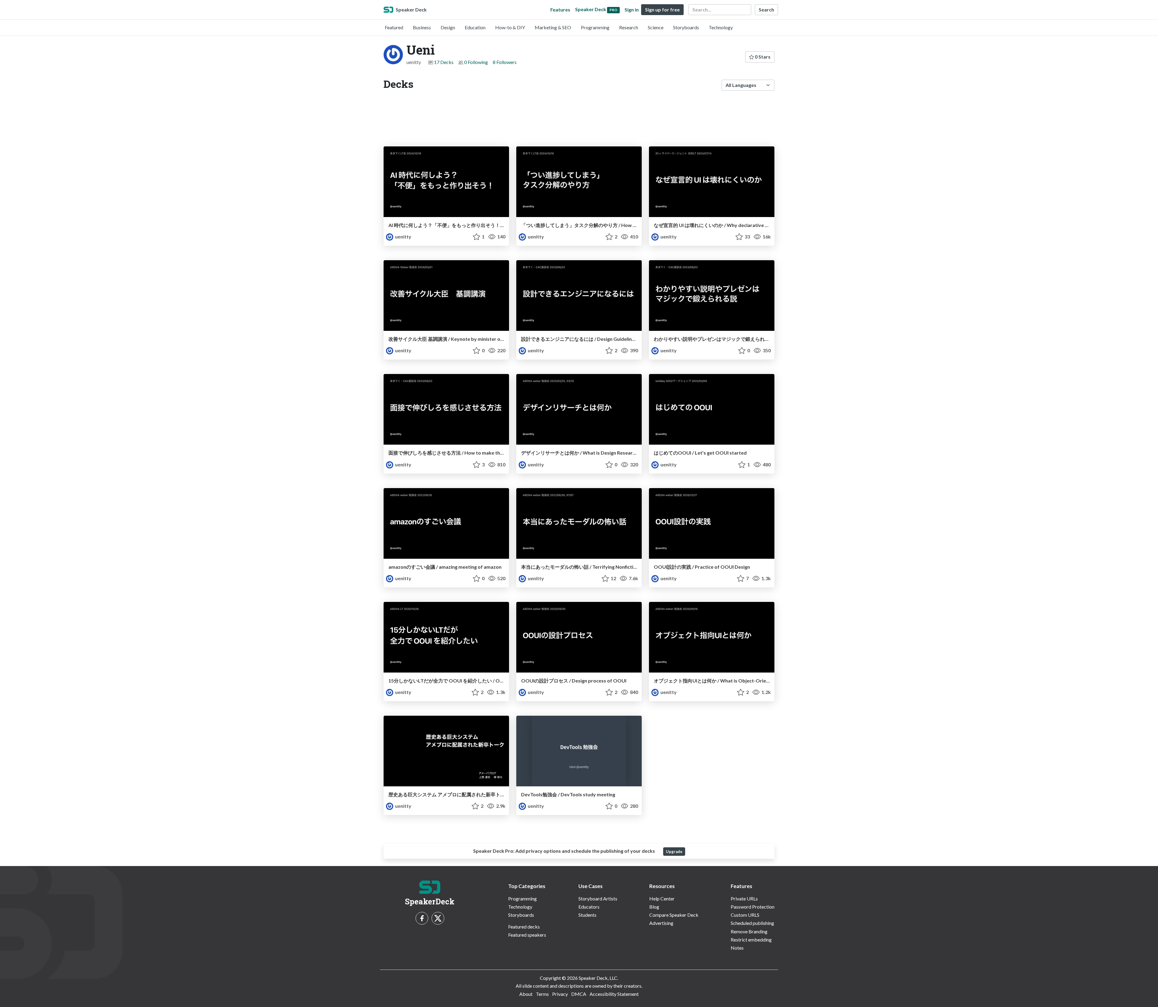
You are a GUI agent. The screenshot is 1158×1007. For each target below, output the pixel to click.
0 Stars (762, 56)
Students (587, 915)
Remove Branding (749, 931)
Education (475, 27)
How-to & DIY (510, 27)
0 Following (476, 62)
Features (560, 9)
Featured (394, 27)
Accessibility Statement (614, 994)
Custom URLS (745, 915)
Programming (595, 27)
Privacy (560, 994)
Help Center (662, 898)
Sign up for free (662, 9)
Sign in (632, 9)
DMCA (578, 994)
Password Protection (752, 906)
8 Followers (505, 62)
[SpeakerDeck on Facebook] (422, 918)
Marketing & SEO (553, 27)
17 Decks (444, 62)
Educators (589, 906)
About (526, 994)
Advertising (661, 923)
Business (422, 27)
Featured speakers (527, 935)
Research (628, 27)
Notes (737, 948)
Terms (542, 994)
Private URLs (744, 898)
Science (655, 27)
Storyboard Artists (597, 898)
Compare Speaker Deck (673, 915)
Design (448, 27)
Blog (654, 906)
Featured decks (524, 926)
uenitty (402, 236)
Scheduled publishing (752, 923)
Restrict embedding (751, 939)
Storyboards (686, 27)
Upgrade (674, 851)
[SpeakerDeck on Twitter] (438, 918)
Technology (721, 27)
